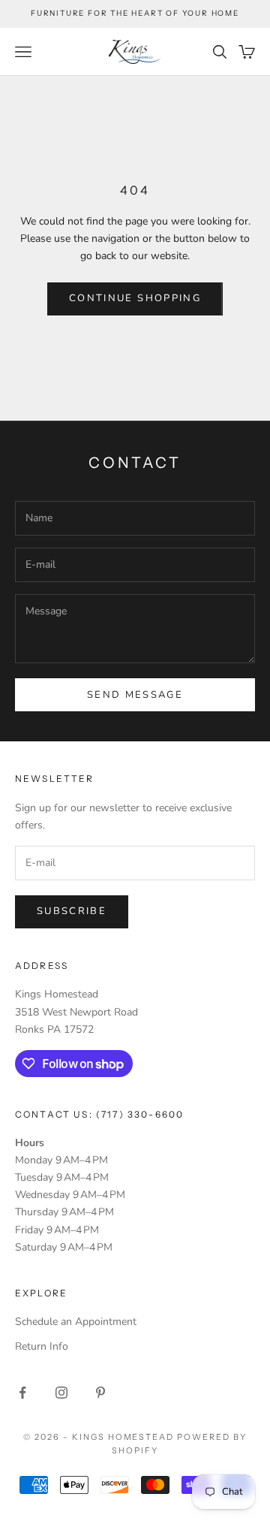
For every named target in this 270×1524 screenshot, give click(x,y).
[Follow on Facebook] (22, 1392)
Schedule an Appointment (75, 1321)
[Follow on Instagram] (61, 1392)
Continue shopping (135, 298)
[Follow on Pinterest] (100, 1392)
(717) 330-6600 (140, 1114)
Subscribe (71, 911)
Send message (135, 695)
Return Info (41, 1346)
